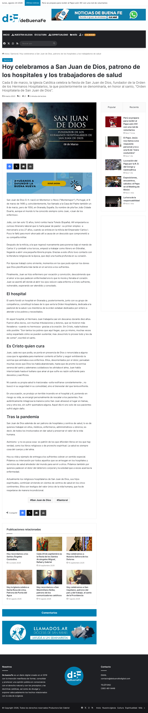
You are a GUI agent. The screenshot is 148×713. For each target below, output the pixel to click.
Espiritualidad (59, 34)
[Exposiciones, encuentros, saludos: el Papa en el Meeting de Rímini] (113, 181)
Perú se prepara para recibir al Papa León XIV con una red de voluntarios (131, 124)
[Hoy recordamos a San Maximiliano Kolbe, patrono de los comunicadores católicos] (49, 577)
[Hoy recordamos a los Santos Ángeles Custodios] (19, 544)
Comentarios (49, 612)
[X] (16, 166)
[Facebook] (9, 166)
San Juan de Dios (41, 500)
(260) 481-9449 (108, 688)
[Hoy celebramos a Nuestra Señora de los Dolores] (79, 544)
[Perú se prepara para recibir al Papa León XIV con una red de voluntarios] (113, 121)
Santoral (14, 54)
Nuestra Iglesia (23, 34)
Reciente (134, 107)
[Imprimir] (30, 166)
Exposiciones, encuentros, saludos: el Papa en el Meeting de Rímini (131, 183)
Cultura (42, 34)
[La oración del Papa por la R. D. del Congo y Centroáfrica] (113, 164)
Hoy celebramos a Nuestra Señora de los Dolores (77, 557)
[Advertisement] (123, 263)
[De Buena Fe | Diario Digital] (24, 18)
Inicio (6, 34)
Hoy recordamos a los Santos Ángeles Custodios (17, 557)
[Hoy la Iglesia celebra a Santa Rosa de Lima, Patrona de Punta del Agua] (19, 577)
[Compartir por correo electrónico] (23, 166)
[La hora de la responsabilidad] (113, 201)
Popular (112, 107)
